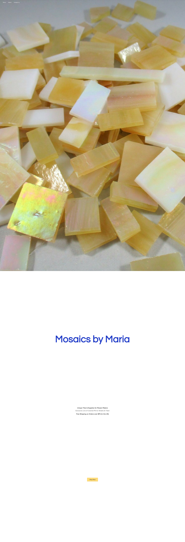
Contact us (17, 2)
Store (4, 2)
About (9, 2)
